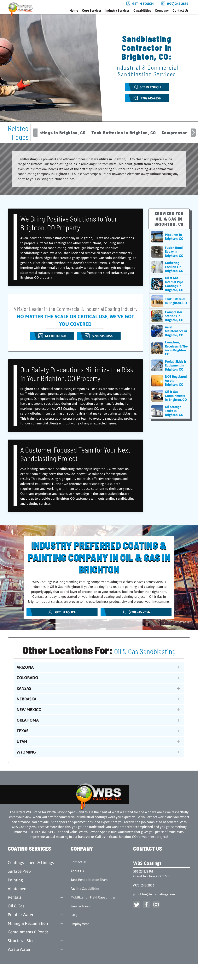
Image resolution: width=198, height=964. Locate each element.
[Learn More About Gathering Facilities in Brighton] (169, 266)
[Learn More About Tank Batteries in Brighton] (169, 301)
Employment (80, 924)
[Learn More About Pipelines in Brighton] (169, 236)
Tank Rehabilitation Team (89, 880)
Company (162, 10)
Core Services (92, 10)
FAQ (74, 915)
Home (73, 10)
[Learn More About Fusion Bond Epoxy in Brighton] (169, 251)
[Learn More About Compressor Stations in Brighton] (169, 316)
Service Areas (80, 906)
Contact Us (180, 10)
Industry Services (117, 10)
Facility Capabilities (85, 889)
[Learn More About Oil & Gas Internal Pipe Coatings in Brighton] (169, 283)
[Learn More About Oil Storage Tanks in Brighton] (169, 410)
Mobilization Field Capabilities (93, 897)
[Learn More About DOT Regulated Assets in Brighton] (169, 380)
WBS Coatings (147, 863)
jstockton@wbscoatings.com (154, 894)
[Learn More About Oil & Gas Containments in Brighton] (169, 395)
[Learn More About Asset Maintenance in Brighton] (169, 331)
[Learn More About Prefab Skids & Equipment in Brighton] (169, 365)
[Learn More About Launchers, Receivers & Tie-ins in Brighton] (169, 348)
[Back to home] (21, 9)
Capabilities (142, 10)
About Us (77, 871)
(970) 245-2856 (143, 885)
